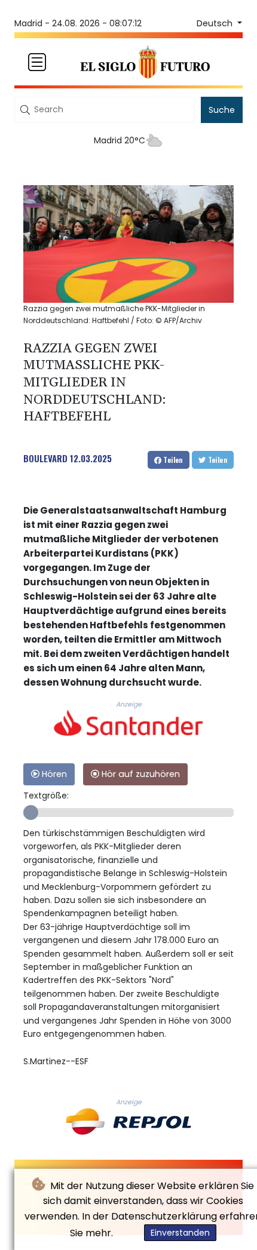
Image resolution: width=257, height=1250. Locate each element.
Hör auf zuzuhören (139, 774)
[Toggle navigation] (37, 62)
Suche (222, 110)
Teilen (172, 459)
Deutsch (216, 23)
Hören (53, 774)
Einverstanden (180, 1233)
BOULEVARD (45, 458)
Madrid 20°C (119, 140)
